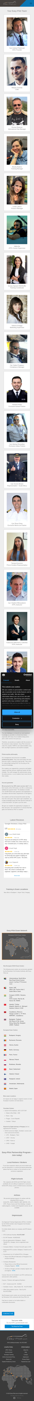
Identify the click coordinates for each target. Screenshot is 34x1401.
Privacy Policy (25, 1359)
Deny (17, 724)
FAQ (26, 1352)
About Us (25, 1350)
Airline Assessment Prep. (8, 1357)
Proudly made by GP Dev (17, 1395)
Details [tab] (17, 680)
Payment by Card (25, 1361)
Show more (17, 875)
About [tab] (28, 680)
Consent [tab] (6, 680)
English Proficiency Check (8, 1361)
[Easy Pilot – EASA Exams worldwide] (9, 3)
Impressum (26, 1357)
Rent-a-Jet (8, 1359)
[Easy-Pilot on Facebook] (14, 1398)
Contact (26, 1354)
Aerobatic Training (9, 1354)
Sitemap (19, 1398)
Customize (15, 718)
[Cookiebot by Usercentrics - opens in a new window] (24, 675)
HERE (13, 1270)
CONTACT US (8, 1313)
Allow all (17, 712)
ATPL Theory (8, 1350)
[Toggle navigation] (30, 3)
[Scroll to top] (30, 1397)
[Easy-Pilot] (17, 1337)
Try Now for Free (17, 1326)
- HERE (17, 1266)
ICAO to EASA (8, 1352)
